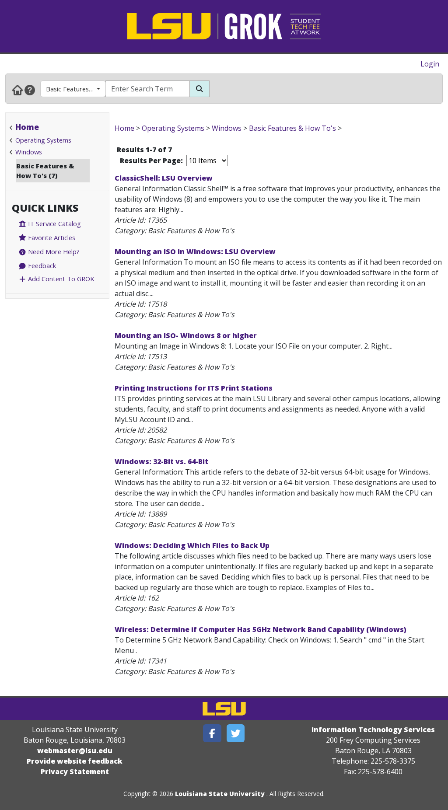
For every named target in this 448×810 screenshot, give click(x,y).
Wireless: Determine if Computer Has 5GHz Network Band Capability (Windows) (260, 629)
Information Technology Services (373, 729)
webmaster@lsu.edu (74, 750)
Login (429, 64)
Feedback (41, 265)
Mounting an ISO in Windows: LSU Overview (195, 251)
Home (27, 127)
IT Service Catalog (53, 223)
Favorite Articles (50, 237)
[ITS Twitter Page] (236, 733)
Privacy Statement (75, 771)
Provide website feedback (74, 761)
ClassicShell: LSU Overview (164, 178)
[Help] (29, 89)
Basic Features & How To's (76, 88)
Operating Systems (43, 140)
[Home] (17, 89)
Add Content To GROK (60, 278)
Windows (28, 151)
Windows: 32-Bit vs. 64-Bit (161, 461)
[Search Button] (199, 88)
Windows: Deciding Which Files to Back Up (192, 545)
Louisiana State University (220, 793)
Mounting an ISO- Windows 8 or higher (186, 335)
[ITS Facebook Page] (212, 733)
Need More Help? (53, 251)
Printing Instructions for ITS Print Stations (194, 388)
